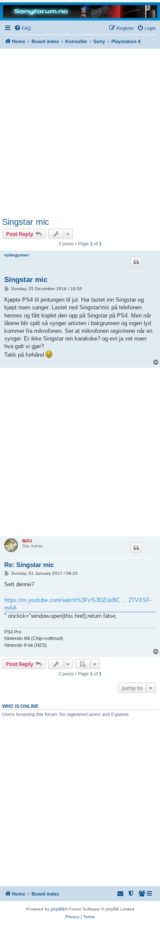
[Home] (80, 11)
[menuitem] (22, 28)
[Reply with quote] (136, 262)
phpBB (57, 909)
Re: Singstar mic (29, 564)
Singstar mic (25, 222)
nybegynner (16, 255)
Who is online (20, 706)
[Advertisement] (80, 133)
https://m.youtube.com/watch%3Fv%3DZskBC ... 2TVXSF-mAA (77, 604)
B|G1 (27, 540)
